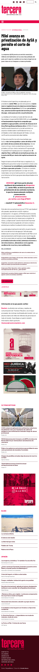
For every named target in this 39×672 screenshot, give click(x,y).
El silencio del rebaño (8, 537)
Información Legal (8, 660)
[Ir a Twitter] (17, 2)
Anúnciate (5, 655)
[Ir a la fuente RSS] (24, 2)
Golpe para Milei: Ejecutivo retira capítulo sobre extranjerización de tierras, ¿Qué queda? (15, 268)
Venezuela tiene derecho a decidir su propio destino (18, 601)
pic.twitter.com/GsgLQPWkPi (20, 199)
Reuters (4, 308)
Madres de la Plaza (7, 549)
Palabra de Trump (7, 545)
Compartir (8, 281)
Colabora (5, 653)
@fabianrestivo (21, 197)
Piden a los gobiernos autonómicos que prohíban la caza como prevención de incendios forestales (19, 449)
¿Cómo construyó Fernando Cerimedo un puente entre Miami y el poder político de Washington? (19, 567)
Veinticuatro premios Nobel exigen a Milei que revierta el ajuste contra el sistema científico (18, 273)
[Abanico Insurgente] (19, 388)
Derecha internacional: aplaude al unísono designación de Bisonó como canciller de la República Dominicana (19, 587)
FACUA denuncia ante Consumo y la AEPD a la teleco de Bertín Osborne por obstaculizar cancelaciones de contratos (19, 440)
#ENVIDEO (10, 183)
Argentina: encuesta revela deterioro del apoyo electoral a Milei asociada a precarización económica (19, 263)
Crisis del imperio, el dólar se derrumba (13, 574)
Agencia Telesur (6, 30)
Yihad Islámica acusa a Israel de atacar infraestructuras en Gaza (13, 464)
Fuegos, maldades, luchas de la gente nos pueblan (17, 580)
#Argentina (30, 185)
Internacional (17, 30)
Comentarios (6, 657)
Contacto (5, 651)
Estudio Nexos (24, 668)
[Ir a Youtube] (20, 2)
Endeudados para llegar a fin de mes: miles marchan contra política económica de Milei (19, 258)
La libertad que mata (8, 541)
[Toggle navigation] (2, 21)
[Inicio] (11, 10)
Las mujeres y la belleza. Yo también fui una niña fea (18, 560)
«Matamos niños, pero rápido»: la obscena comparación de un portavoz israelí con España (19, 594)
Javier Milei (5, 287)
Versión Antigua (7, 662)
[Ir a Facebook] (14, 2)
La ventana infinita (7, 534)
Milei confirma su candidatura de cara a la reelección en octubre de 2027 (18, 253)
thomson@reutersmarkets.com (13, 323)
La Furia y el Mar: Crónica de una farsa (13, 623)
